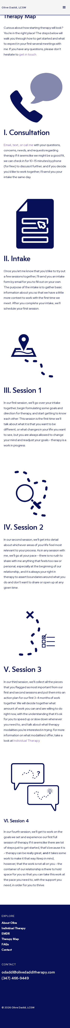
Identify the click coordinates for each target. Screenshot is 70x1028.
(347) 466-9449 (15, 978)
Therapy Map (10, 939)
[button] (64, 7)
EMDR (6, 933)
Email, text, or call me (18, 145)
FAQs (5, 944)
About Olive (9, 923)
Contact (7, 949)
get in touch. (28, 54)
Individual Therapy (13, 928)
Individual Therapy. (26, 741)
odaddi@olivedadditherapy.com (28, 972)
